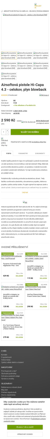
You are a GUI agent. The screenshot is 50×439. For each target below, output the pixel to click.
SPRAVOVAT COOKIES (25, 434)
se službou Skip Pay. (39, 142)
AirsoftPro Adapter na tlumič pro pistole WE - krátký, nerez (11, 296)
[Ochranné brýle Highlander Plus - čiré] (13, 256)
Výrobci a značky (7, 379)
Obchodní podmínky (8, 374)
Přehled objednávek (8, 392)
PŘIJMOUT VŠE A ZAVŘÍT (25, 427)
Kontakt (4, 355)
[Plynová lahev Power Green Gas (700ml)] (37, 287)
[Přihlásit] (37, 6)
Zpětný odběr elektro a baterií (12, 362)
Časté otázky (6, 397)
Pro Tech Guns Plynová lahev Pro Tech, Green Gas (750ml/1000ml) (12, 327)
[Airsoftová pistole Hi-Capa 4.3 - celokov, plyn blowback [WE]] (25, 15)
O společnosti (6, 357)
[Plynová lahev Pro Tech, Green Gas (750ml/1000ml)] (13, 315)
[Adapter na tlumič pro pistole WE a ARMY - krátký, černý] (37, 256)
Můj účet (4, 390)
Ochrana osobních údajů (10, 376)
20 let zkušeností (42, 121)
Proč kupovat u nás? (9, 371)
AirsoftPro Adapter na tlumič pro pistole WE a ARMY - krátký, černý (35, 268)
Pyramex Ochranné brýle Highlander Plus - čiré (12, 264)
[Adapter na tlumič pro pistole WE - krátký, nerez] (13, 287)
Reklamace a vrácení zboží (11, 387)
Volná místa (5, 360)
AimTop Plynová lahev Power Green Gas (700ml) (36, 295)
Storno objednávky (8, 395)
